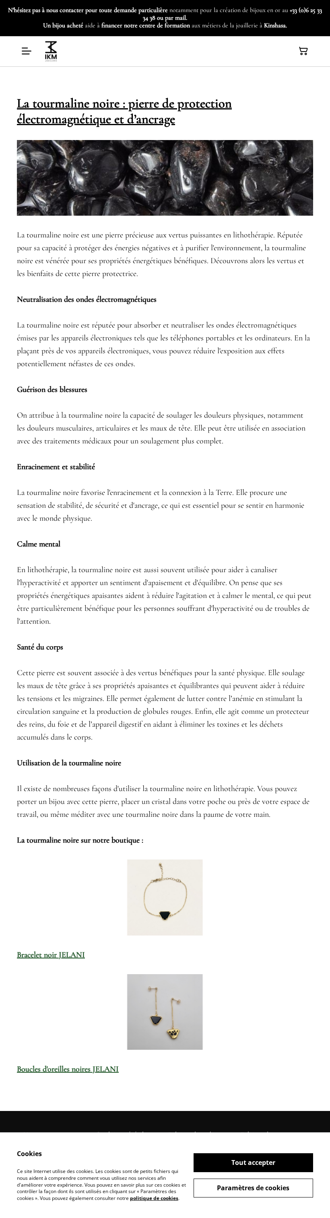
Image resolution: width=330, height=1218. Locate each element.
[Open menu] (26, 51)
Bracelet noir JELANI (51, 955)
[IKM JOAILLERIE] (51, 51)
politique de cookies (154, 1198)
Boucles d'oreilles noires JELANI (68, 1069)
